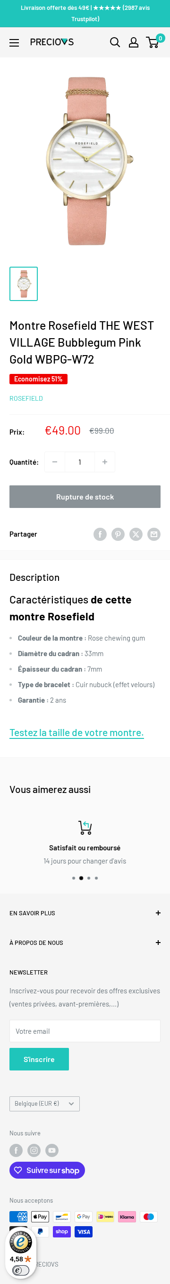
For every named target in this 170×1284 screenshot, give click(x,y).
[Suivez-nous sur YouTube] (52, 1150)
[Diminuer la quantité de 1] (55, 462)
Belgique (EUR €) (37, 1103)
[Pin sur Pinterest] (118, 534)
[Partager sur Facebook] (100, 534)
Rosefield (26, 398)
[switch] (20, 1270)
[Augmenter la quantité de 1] (105, 462)
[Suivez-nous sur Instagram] (34, 1150)
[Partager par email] (154, 534)
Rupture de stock (85, 496)
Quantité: (24, 462)
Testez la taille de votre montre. (76, 732)
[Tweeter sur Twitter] (136, 534)
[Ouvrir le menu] (14, 43)
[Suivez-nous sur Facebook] (16, 1150)
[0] (153, 42)
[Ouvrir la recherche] (115, 42)
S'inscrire (39, 1058)
